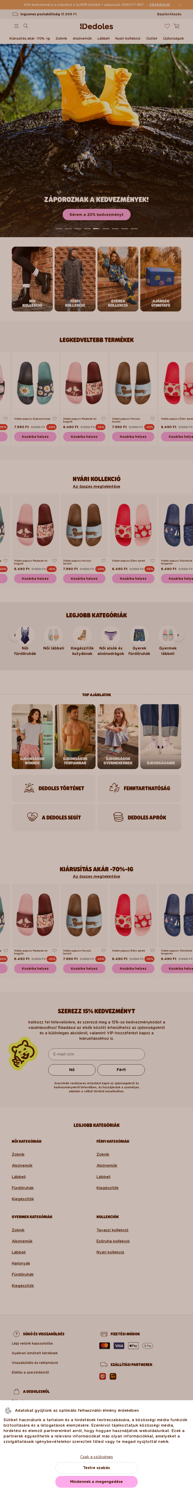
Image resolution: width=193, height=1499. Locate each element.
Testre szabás (96, 1468)
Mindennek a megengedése (96, 1481)
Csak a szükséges (96, 1457)
